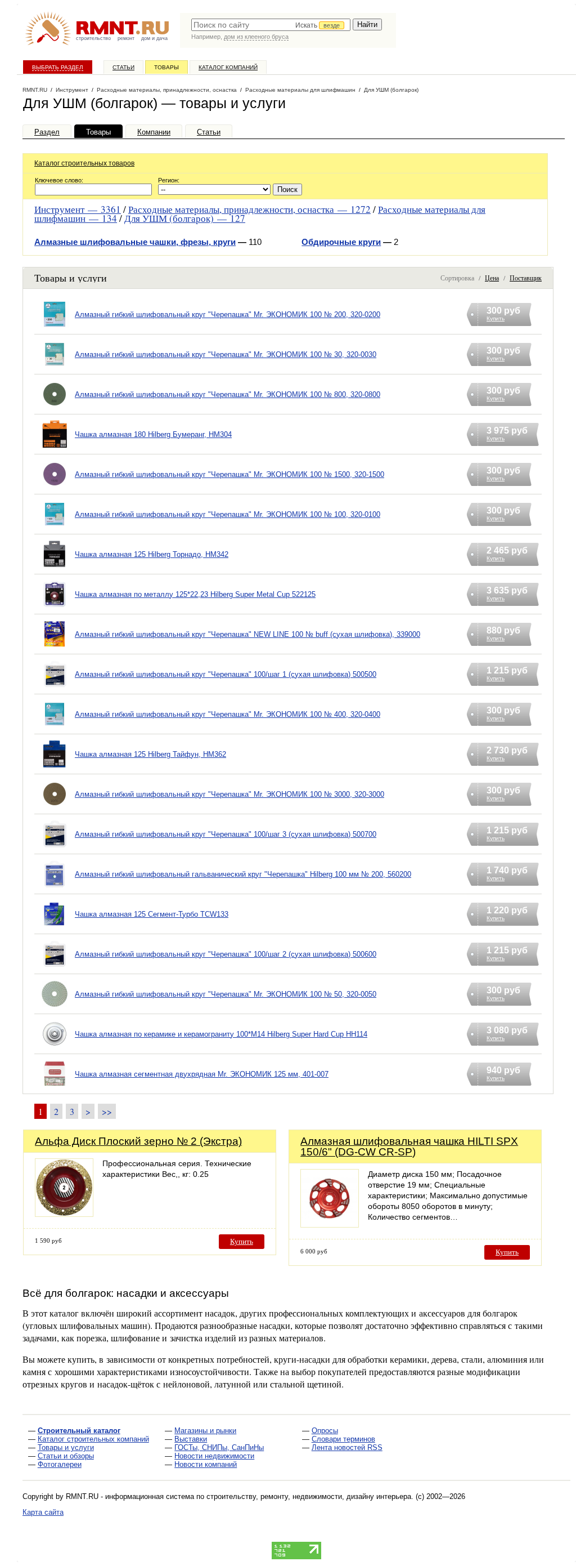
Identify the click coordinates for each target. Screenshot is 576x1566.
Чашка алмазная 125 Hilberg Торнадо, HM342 (151, 554)
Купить (241, 1241)
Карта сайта (43, 1512)
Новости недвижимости (214, 1456)
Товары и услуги (66, 1447)
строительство (93, 38)
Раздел (47, 132)
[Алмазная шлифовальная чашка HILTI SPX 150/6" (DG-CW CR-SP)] (329, 1224)
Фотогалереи (60, 1464)
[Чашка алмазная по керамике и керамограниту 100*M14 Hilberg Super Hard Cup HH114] (54, 1048)
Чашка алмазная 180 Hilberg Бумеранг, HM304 (153, 434)
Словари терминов (343, 1439)
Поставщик (526, 277)
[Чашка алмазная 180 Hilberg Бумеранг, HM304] (54, 448)
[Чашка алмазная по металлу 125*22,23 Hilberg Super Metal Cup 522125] (54, 608)
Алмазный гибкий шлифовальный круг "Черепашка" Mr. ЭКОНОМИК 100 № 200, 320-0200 (227, 314)
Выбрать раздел (57, 67)
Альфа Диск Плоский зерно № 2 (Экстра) (138, 1141)
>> (107, 1111)
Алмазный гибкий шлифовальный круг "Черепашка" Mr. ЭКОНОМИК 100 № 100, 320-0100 (227, 514)
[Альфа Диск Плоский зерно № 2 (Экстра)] (64, 1214)
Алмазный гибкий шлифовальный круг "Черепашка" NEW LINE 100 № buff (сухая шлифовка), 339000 (247, 634)
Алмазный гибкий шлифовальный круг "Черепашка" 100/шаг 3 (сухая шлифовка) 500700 (225, 834)
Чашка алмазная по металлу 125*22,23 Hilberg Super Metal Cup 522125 (195, 594)
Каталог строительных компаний (93, 1439)
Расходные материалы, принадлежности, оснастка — (249, 209)
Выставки (190, 1439)
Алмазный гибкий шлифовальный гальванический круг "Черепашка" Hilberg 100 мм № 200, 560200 (243, 874)
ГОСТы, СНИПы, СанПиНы (219, 1447)
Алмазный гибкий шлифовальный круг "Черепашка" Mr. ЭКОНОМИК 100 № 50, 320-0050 (225, 994)
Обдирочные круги (341, 242)
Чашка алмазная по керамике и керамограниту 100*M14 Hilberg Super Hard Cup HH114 (221, 1034)
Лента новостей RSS (347, 1447)
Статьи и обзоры (66, 1456)
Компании (153, 132)
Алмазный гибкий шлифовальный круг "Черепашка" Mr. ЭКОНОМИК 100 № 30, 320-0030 (225, 354)
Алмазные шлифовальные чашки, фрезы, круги (135, 242)
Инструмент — (77, 209)
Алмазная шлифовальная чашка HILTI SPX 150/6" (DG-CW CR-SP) (409, 1146)
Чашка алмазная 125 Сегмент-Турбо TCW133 (151, 914)
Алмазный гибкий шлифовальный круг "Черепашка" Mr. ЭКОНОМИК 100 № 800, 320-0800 (227, 394)
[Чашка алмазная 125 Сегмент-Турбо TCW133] (54, 928)
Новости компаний (205, 1464)
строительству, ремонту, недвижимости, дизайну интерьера (308, 1496)
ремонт (126, 38)
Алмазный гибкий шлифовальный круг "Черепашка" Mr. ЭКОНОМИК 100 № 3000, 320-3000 (229, 794)
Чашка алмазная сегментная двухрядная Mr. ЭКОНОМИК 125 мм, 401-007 (201, 1074)
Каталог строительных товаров (84, 163)
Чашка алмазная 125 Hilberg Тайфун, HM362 (150, 754)
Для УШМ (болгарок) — (184, 218)
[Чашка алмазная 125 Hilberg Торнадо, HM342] (54, 568)
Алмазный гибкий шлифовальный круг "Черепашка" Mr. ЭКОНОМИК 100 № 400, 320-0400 (227, 714)
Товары (166, 67)
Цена (492, 277)
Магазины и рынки (205, 1430)
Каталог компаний (228, 67)
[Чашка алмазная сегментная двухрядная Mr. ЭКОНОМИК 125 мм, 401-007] (54, 1088)
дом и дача (154, 38)
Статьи (123, 67)
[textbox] (270, 25)
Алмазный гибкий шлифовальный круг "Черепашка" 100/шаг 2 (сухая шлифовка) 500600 (225, 954)
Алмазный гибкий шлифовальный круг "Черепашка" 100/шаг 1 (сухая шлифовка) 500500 (225, 674)
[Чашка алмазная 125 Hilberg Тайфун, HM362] (54, 768)
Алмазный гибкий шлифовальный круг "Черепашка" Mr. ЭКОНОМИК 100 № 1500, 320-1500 (229, 474)
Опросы (325, 1430)
